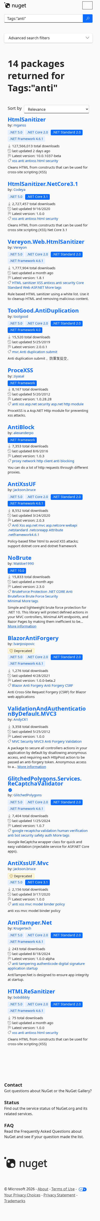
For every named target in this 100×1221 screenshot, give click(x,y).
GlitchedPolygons (27, 795)
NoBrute (19, 557)
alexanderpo (23, 432)
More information (22, 626)
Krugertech (22, 928)
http (67, 404)
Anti (23, 351)
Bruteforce (16, 596)
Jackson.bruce (24, 489)
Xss (22, 525)
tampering (27, 963)
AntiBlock (21, 427)
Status (11, 1102)
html (41, 160)
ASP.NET (37, 287)
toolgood (20, 316)
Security (51, 596)
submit (51, 351)
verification (79, 830)
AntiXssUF (22, 484)
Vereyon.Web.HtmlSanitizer (46, 241)
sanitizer (29, 282)
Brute (30, 596)
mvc (15, 351)
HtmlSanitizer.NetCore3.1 (43, 183)
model (38, 904)
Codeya (19, 189)
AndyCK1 (20, 719)
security (52, 160)
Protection (39, 591)
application (16, 968)
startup (32, 968)
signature (77, 963)
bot (17, 835)
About (43, 1188)
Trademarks (14, 1200)
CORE (60, 591)
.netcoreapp (38, 530)
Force (39, 596)
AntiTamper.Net (30, 922)
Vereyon (20, 247)
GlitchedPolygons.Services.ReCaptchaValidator (45, 781)
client (48, 460)
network (29, 460)
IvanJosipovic (24, 643)
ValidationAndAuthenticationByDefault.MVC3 (47, 711)
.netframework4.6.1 (24, 534)
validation (49, 830)
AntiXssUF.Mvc (28, 863)
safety (39, 835)
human (63, 830)
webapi (71, 525)
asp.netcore (55, 525)
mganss (19, 125)
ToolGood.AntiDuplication (43, 310)
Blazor (17, 685)
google (17, 830)
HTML (17, 282)
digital (64, 963)
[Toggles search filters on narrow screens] (87, 38)
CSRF (69, 685)
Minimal (14, 600)
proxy (16, 460)
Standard (15, 287)
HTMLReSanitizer (31, 991)
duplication (36, 351)
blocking (67, 460)
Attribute (56, 530)
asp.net (31, 404)
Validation (74, 741)
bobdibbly (21, 997)
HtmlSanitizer (27, 119)
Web (26, 287)
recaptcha (32, 830)
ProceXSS (20, 370)
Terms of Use (63, 1188)
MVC (16, 741)
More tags (53, 287)
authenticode (47, 963)
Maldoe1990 (23, 563)
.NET (51, 591)
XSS (40, 282)
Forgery (37, 685)
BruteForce (21, 591)
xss (14, 160)
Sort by (15, 108)
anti (21, 160)
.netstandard (18, 530)
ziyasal (18, 376)
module (77, 404)
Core (80, 282)
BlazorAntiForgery (33, 638)
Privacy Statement (59, 1195)
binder (49, 904)
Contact (13, 1085)
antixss (30, 160)
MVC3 (39, 741)
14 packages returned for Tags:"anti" (36, 75)
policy (60, 904)
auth (48, 835)
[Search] (88, 18)
